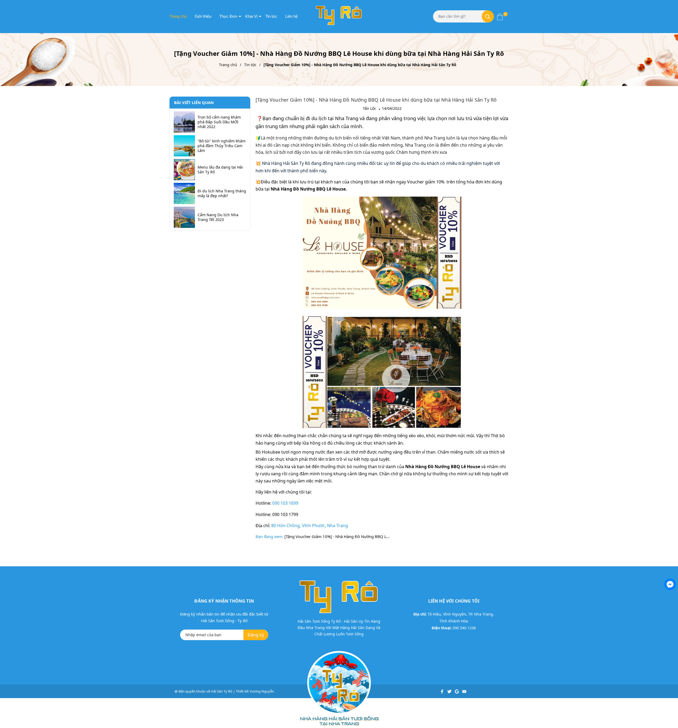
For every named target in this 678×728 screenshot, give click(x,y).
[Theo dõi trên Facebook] (442, 691)
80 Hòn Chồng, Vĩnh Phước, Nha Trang (309, 525)
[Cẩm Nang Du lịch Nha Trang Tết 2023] (184, 217)
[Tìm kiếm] (488, 16)
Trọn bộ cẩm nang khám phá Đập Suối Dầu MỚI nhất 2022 (219, 122)
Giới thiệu (203, 16)
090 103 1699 (285, 503)
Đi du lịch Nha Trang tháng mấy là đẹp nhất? (222, 193)
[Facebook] (669, 583)
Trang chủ (178, 16)
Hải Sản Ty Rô (221, 691)
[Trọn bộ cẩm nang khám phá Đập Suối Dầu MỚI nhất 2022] (184, 122)
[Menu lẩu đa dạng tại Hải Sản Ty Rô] (184, 169)
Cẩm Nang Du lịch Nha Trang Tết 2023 (218, 217)
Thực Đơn (228, 16)
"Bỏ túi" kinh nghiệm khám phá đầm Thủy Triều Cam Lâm (222, 146)
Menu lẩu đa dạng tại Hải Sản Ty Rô (220, 169)
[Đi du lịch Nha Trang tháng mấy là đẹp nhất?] (184, 193)
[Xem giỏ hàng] (500, 16)
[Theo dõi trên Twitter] (450, 691)
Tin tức (271, 16)
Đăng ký (256, 635)
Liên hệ (291, 16)
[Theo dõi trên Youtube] (464, 691)
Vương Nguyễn (262, 691)
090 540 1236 (464, 627)
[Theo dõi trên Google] (457, 691)
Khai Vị (251, 16)
